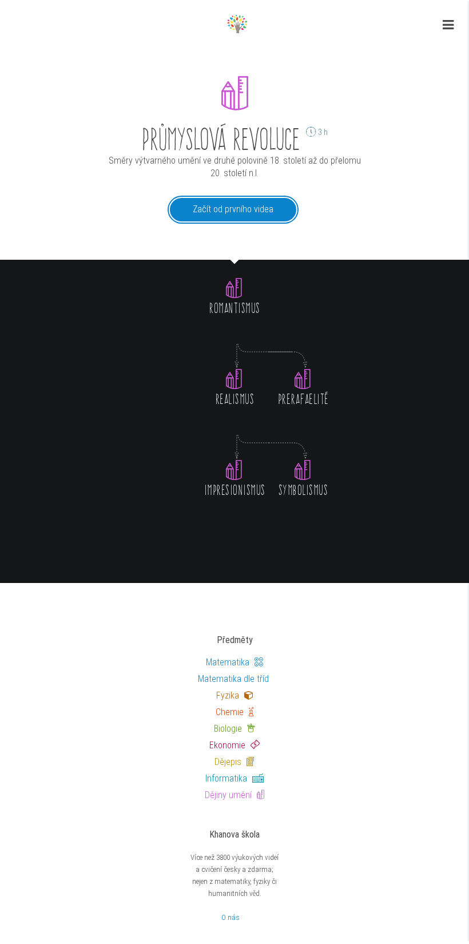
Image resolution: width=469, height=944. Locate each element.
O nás (230, 917)
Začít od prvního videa (233, 209)
